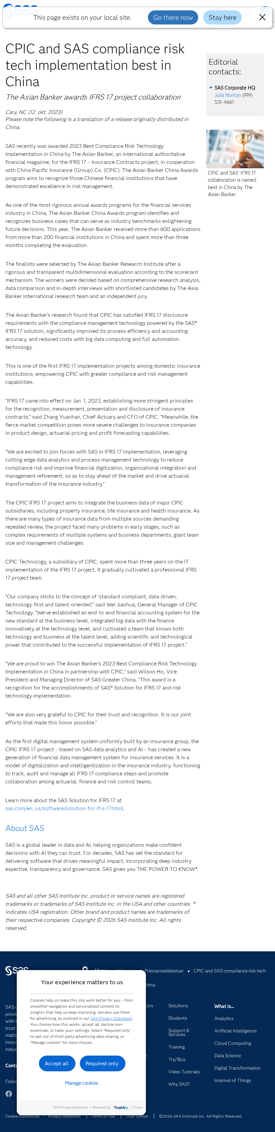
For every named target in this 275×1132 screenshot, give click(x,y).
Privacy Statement (64, 1116)
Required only (102, 1063)
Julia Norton (228, 95)
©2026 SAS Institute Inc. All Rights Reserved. (200, 1116)
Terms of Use (103, 1116)
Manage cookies (81, 1083)
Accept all (57, 1063)
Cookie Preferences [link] (22, 1116)
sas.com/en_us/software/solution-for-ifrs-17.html (64, 808)
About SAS (24, 828)
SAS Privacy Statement (111, 1018)
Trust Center (136, 1116)
